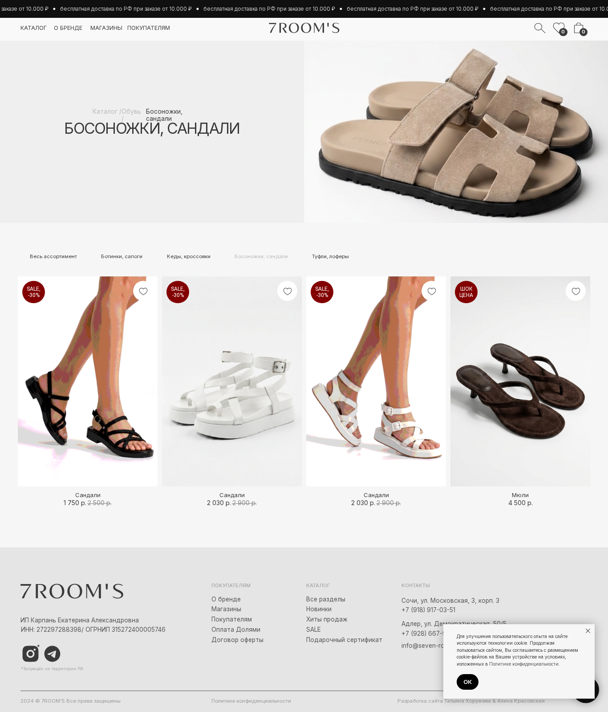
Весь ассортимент (53, 256)
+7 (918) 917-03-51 (428, 609)
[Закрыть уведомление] (588, 630)
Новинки (319, 609)
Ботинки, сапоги (121, 256)
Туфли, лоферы (330, 256)
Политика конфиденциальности (251, 701)
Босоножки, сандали (261, 256)
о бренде (68, 28)
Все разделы (325, 599)
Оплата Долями (235, 629)
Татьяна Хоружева (467, 701)
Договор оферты (237, 639)
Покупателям (231, 619)
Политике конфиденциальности (524, 664)
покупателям (148, 28)
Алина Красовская (521, 701)
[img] (52, 653)
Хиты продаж (327, 619)
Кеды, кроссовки (189, 256)
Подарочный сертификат (344, 639)
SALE (313, 629)
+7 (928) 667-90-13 (430, 633)
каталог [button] (33, 28)
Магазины (226, 609)
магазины (106, 28)
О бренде (226, 599)
